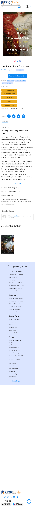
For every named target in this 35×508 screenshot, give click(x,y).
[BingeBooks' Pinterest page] (17, 497)
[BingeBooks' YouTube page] (14, 497)
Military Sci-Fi (12, 371)
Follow (20, 70)
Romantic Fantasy (14, 353)
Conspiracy (12, 274)
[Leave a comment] (20, 61)
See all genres (17, 381)
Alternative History (14, 365)
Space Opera (12, 376)
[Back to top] (29, 501)
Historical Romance (14, 303)
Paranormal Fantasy (14, 350)
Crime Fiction (12, 280)
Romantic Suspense (14, 309)
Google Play (9, 105)
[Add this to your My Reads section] (17, 61)
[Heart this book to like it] (15, 61)
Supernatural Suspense (15, 291)
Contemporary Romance (16, 298)
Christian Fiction (13, 322)
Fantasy (12, 337)
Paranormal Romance (15, 306)
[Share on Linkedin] (18, 116)
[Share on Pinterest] (23, 116)
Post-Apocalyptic (13, 374)
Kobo (9, 101)
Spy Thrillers (19, 274)
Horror (11, 324)
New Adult (20, 355)
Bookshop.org (9, 97)
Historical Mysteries (14, 285)
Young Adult (12, 330)
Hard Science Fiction (14, 368)
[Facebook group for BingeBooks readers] (1, 497)
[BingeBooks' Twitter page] (5, 497)
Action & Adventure (14, 319)
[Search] (19, 7)
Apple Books (9, 90)
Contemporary (13, 340)
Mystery (19, 271)
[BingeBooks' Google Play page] (18, 504)
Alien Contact (12, 363)
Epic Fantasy (12, 345)
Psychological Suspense (15, 288)
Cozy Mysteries (13, 277)
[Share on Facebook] (9, 116)
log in (16, 216)
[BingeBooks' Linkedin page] (10, 497)
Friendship (10, 80)
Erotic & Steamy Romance (16, 301)
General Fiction (14, 316)
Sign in (31, 7)
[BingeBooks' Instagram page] (7, 497)
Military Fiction (13, 327)
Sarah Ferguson (8, 70)
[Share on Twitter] (13, 116)
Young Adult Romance (15, 312)
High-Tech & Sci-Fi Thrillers (16, 282)
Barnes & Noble (9, 94)
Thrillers (11, 271)
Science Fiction (14, 360)
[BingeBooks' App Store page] (6, 504)
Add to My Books (15, 76)
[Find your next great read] (11, 3)
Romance (12, 295)
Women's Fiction (7, 83)
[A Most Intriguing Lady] (7, 241)
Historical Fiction (20, 80)
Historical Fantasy (14, 347)
